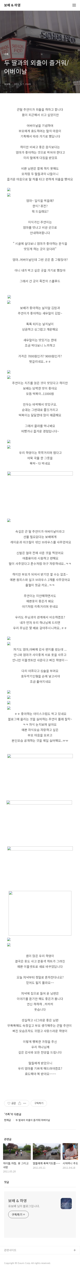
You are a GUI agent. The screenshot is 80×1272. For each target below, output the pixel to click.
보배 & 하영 (12, 5)
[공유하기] (19, 1103)
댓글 (6, 1182)
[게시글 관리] (24, 1103)
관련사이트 (10, 1250)
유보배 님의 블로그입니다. (24, 1206)
